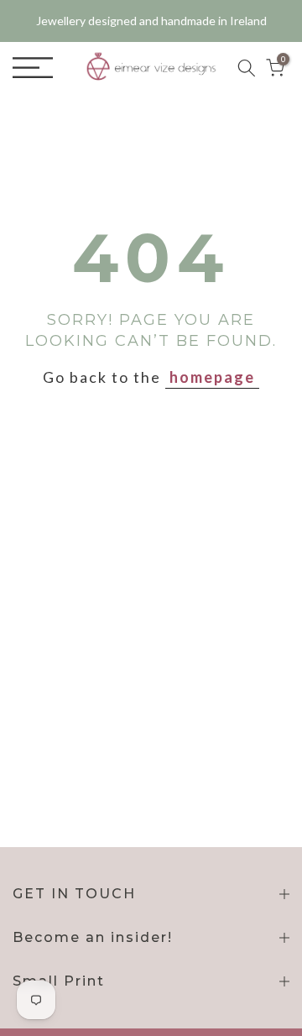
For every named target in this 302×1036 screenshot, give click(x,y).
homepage (212, 377)
